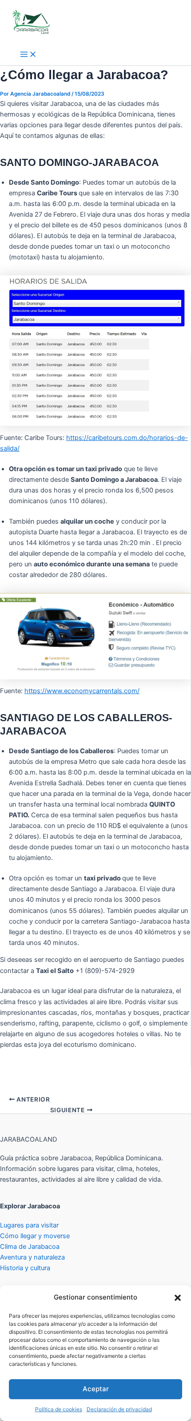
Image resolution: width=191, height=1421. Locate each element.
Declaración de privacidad (119, 1409)
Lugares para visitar (29, 1225)
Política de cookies (58, 1409)
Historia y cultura (25, 1268)
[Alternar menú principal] (28, 54)
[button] (177, 1297)
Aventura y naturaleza (32, 1257)
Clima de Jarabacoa (30, 1247)
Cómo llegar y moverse (35, 1236)
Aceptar (96, 1389)
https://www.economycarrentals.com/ (81, 691)
